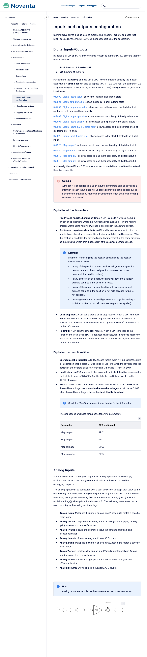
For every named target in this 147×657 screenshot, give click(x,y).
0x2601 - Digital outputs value (68, 102)
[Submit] (104, 5)
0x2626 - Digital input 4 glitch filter (70, 136)
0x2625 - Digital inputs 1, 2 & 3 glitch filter (74, 127)
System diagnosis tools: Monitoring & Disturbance (27, 132)
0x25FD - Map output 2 (65, 150)
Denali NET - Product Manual (22, 167)
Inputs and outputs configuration (23, 98)
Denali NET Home (67, 17)
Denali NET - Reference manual (23, 24)
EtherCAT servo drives (22, 146)
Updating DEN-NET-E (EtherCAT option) (21, 159)
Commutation (21, 76)
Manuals (11, 18)
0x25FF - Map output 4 (64, 161)
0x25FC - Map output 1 (65, 145)
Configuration (18, 57)
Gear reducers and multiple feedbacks (27, 89)
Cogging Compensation (25, 112)
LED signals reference (22, 152)
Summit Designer (68, 5)
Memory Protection (23, 118)
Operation (17, 125)
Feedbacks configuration (26, 82)
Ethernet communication (23, 51)
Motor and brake (22, 70)
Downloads (12, 173)
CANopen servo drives (22, 39)
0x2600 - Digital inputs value (67, 96)
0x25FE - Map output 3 (64, 155)
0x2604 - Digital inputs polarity (68, 121)
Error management (20, 140)
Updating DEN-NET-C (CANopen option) (21, 31)
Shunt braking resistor (25, 106)
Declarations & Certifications (19, 180)
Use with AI (132, 17)
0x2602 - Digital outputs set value (70, 107)
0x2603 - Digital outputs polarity (69, 116)
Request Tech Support (88, 5)
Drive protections (23, 64)
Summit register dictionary (24, 45)
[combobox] (121, 5)
